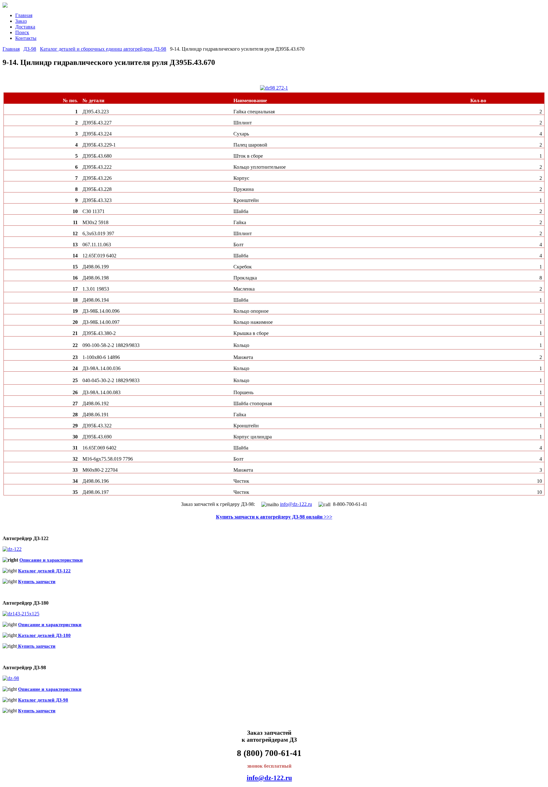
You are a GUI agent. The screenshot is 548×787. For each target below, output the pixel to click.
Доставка (25, 26)
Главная (23, 15)
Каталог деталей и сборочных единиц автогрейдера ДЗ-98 (103, 49)
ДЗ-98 (29, 49)
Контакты (25, 38)
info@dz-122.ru (296, 504)
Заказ (21, 21)
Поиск (22, 32)
